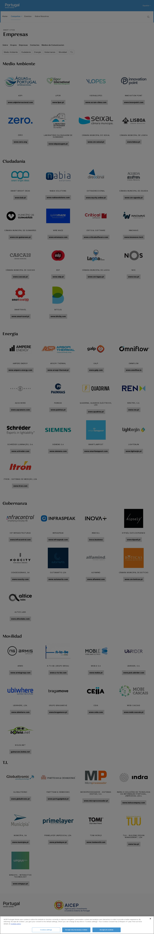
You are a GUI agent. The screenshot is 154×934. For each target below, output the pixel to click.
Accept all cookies (106, 930)
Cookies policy (16, 924)
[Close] (150, 918)
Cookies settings (46, 930)
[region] (77, 925)
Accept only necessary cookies (76, 930)
